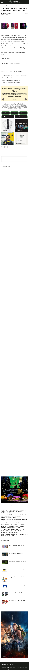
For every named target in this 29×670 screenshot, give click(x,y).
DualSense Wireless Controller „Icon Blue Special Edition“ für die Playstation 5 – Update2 (14, 523)
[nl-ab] (21, 133)
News (6, 146)
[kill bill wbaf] (7, 120)
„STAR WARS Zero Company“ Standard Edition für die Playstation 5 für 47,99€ (12, 527)
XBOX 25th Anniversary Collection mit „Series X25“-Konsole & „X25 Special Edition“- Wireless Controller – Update (13, 511)
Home (2, 5)
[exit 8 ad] (7, 133)
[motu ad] (14, 612)
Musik (5, 5)
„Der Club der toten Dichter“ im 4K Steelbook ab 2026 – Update (14, 535)
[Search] (26, 2)
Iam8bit (2, 146)
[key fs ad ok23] (21, 120)
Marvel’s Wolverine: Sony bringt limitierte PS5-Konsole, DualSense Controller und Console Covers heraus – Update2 (13, 531)
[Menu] (2, 2)
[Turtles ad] (14, 477)
